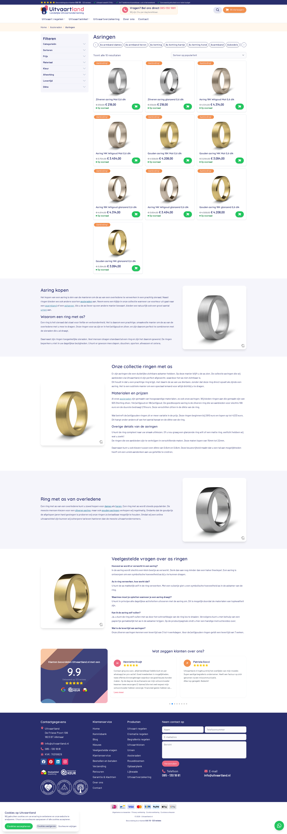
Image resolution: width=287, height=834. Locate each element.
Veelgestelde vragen (105, 750)
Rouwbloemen (135, 760)
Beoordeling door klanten (143, 821)
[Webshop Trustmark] (74, 689)
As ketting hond (198, 44)
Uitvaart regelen (137, 728)
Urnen (131, 750)
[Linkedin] (58, 762)
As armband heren (135, 44)
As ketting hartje (175, 44)
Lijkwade (132, 771)
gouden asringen (110, 510)
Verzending (99, 766)
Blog (95, 739)
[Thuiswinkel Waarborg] (85, 689)
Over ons (98, 782)
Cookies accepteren (18, 826)
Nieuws (97, 744)
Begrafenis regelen (138, 739)
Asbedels (232, 44)
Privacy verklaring (138, 812)
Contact (97, 787)
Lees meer (119, 692)
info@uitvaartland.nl (57, 743)
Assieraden (134, 755)
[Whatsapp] (279, 825)
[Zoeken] (217, 10)
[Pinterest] (51, 762)
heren (118, 506)
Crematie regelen (137, 734)
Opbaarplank (134, 766)
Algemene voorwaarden (121, 812)
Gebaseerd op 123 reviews (74, 679)
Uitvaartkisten (136, 744)
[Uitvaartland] (62, 9)
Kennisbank (100, 734)
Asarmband (217, 44)
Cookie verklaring (152, 812)
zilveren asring (83, 510)
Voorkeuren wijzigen (67, 826)
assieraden (86, 301)
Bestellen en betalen (105, 760)
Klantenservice (102, 755)
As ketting (156, 44)
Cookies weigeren (46, 826)
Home (96, 728)
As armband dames (111, 44)
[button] (95, 44)
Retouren (98, 771)
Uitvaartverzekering (139, 777)
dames (108, 506)
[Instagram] (65, 762)
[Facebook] (44, 762)
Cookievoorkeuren (168, 812)
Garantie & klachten (104, 777)
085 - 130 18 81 (53, 748)
